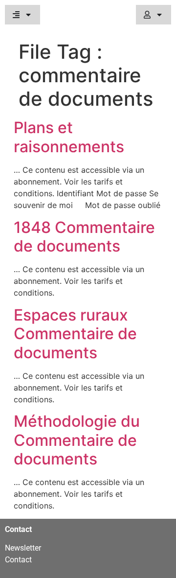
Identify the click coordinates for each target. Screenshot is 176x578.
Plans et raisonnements (69, 137)
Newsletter (23, 548)
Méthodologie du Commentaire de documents (77, 440)
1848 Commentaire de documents (84, 236)
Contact (18, 559)
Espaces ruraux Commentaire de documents (75, 333)
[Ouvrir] (28, 15)
